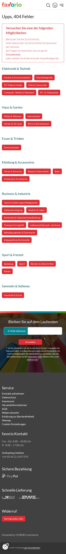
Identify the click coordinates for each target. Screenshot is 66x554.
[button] (55, 5)
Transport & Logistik (14, 225)
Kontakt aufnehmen (13, 393)
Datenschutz (32, 359)
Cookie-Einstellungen (14, 424)
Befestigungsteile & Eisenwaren (19, 232)
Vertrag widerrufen (13, 518)
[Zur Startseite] (12, 5)
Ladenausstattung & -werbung (45, 225)
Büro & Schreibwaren (38, 123)
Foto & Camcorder (37, 85)
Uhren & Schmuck (13, 171)
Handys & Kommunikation (17, 77)
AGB (4, 408)
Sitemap (6, 420)
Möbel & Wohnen (12, 116)
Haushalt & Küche (13, 295)
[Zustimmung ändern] (6, 546)
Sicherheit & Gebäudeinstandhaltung (22, 217)
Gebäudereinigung (13, 210)
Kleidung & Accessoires (15, 178)
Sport (22, 263)
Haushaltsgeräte (44, 77)
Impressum (8, 401)
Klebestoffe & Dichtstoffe (16, 240)
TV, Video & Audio (13, 85)
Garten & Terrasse (13, 123)
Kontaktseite (13, 54)
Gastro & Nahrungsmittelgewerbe (20, 202)
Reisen (7, 271)
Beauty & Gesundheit (38, 171)
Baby (57, 171)
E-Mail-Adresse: (17, 330)
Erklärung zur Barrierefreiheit (18, 416)
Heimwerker (34, 116)
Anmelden (30, 342)
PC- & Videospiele (49, 92)
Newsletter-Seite (35, 356)
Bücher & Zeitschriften (42, 263)
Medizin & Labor (36, 210)
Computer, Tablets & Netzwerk (19, 92)
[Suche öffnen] (48, 5)
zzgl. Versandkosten (32, 548)
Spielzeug (8, 263)
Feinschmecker (11, 147)
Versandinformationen (14, 404)
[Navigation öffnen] (61, 5)
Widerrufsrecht (10, 412)
